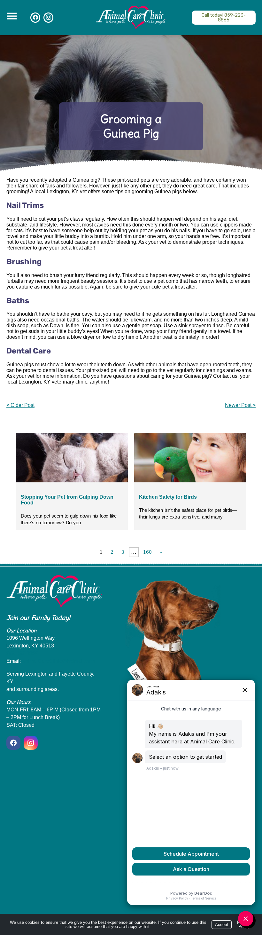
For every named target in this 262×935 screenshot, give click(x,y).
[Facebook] (35, 17)
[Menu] (11, 16)
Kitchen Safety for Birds (168, 497)
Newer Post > (240, 405)
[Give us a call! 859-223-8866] (224, 18)
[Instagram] (48, 17)
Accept (221, 924)
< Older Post (20, 405)
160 (147, 552)
